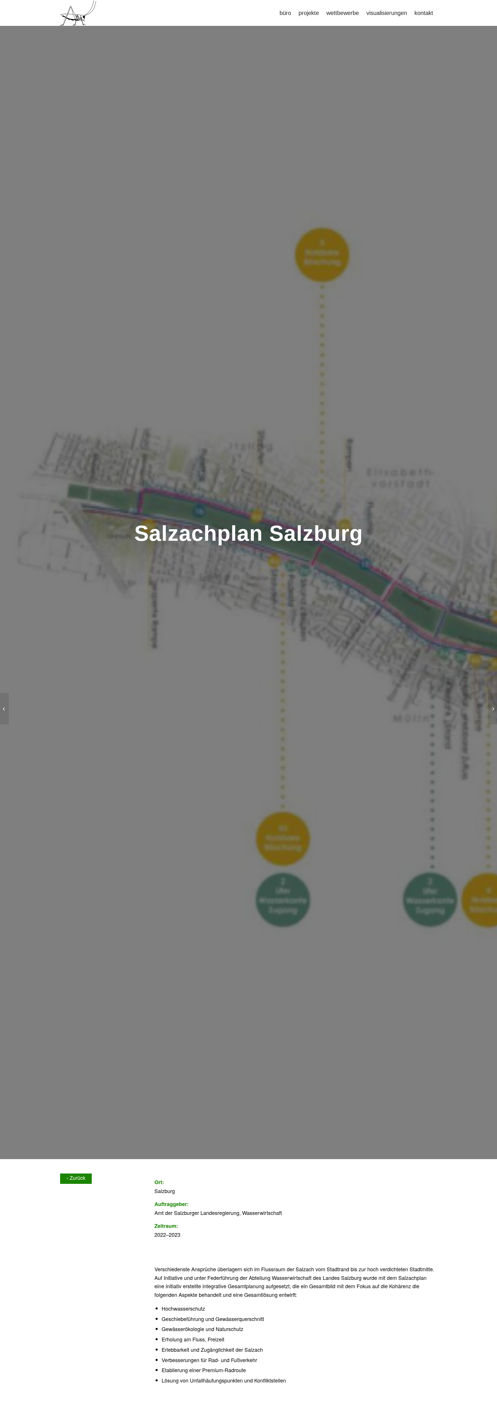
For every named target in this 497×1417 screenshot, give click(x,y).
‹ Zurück (75, 1177)
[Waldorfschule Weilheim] (492, 708)
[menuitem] (285, 13)
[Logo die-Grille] (78, 13)
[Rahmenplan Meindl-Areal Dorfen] (4, 708)
